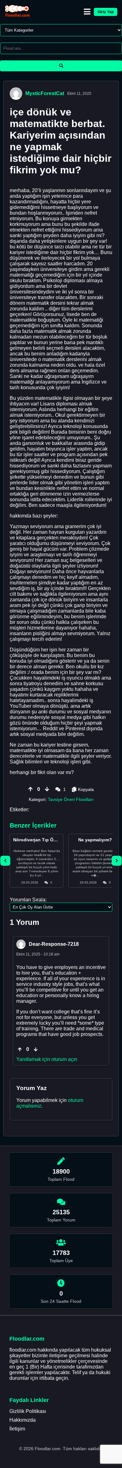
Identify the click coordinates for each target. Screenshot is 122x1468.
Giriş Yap (106, 12)
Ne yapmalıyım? (95, 839)
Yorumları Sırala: (28, 899)
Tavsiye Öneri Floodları (71, 799)
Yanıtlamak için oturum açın (46, 1059)
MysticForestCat (44, 93)
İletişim (17, 1428)
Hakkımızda (22, 1420)
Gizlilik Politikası (27, 1411)
